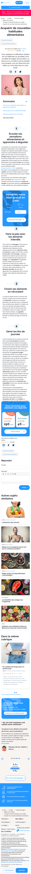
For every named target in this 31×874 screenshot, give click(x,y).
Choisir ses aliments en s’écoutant (13, 114)
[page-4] (17, 758)
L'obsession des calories (10, 522)
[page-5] (19, 758)
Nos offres (19, 819)
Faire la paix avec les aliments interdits (14, 110)
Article (24, 49)
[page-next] (28, 758)
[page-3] (16, 758)
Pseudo (3, 465)
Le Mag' (9, 18)
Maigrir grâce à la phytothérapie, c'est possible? (13, 574)
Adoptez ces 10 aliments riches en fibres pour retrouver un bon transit (14, 627)
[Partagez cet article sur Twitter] (20, 72)
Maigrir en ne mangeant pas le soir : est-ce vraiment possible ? (14, 548)
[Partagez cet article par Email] (10, 72)
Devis (17, 825)
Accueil (3, 18)
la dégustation (18, 179)
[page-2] (14, 758)
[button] (3, 474)
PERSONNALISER (9, 870)
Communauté (20, 822)
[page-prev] (2, 758)
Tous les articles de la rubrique (10, 694)
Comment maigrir (19, 18)
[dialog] (15, 850)
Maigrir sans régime (8, 20)
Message (4, 471)
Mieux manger (9, 544)
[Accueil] (5, 3)
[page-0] (14, 692)
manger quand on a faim (8, 168)
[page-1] (16, 692)
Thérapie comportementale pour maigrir (14, 22)
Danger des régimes (10, 519)
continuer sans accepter (23, 827)
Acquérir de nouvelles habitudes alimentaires (15, 24)
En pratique (5, 822)
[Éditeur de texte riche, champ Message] (16, 479)
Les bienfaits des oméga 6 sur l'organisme (12, 600)
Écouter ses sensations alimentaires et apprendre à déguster (14, 106)
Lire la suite (6, 745)
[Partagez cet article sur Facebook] (15, 72)
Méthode (4, 819)
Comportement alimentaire (8, 43)
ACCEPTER (22, 870)
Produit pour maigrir (10, 571)
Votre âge (8, 212)
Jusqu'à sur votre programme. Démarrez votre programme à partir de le (15, 13)
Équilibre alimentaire (7, 40)
